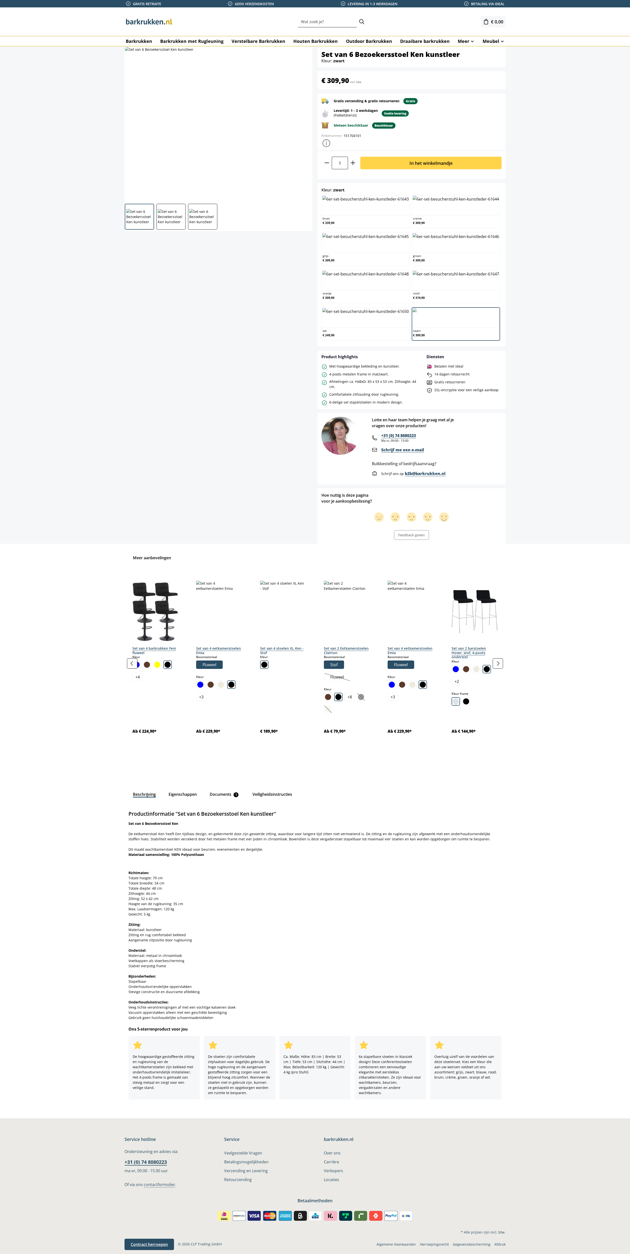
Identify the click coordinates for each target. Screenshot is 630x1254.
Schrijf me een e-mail (402, 450)
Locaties (331, 1179)
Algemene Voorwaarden (396, 1244)
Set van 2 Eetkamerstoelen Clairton (346, 650)
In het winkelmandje (431, 163)
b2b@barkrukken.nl (425, 473)
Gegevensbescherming (471, 1244)
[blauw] (200, 684)
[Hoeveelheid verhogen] (353, 163)
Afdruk (499, 1244)
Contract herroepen (149, 1244)
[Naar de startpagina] (149, 21)
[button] (326, 143)
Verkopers (333, 1170)
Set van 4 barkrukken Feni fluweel (154, 650)
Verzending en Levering (246, 1170)
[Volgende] (498, 663)
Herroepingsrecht (434, 1244)
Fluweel (209, 664)
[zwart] (167, 665)
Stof (334, 664)
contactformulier (159, 1184)
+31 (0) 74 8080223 (398, 435)
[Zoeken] (362, 21)
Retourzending (238, 1179)
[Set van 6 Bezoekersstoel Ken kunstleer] (218, 123)
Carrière (331, 1162)
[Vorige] (132, 663)
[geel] (157, 665)
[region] (315, 663)
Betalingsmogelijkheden (246, 1162)
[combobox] (327, 21)
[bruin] (147, 665)
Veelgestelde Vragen (243, 1153)
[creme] (221, 684)
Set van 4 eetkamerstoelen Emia (218, 650)
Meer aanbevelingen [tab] (152, 557)
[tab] (144, 794)
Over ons (332, 1153)
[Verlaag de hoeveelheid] (326, 163)
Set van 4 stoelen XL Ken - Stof (282, 650)
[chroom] (456, 701)
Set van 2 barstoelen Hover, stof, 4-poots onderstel (469, 652)
